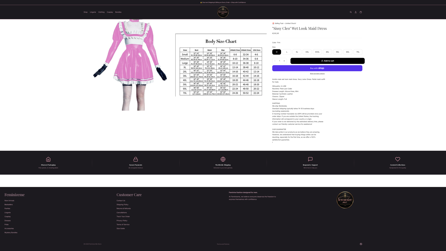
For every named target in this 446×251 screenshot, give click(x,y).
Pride (6, 224)
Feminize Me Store (95, 244)
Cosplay (8, 216)
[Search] (350, 12)
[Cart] (360, 12)
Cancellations (122, 212)
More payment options (317, 73)
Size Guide (121, 228)
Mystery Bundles (11, 232)
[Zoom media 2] (221, 65)
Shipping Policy (122, 204)
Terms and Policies (223, 244)
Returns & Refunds (124, 208)
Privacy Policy (122, 220)
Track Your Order (123, 216)
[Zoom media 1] (129, 65)
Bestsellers (9, 204)
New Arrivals (9, 200)
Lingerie (8, 212)
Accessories (9, 228)
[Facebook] (361, 244)
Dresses (8, 220)
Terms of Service (123, 224)
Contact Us (121, 200)
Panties (7, 208)
